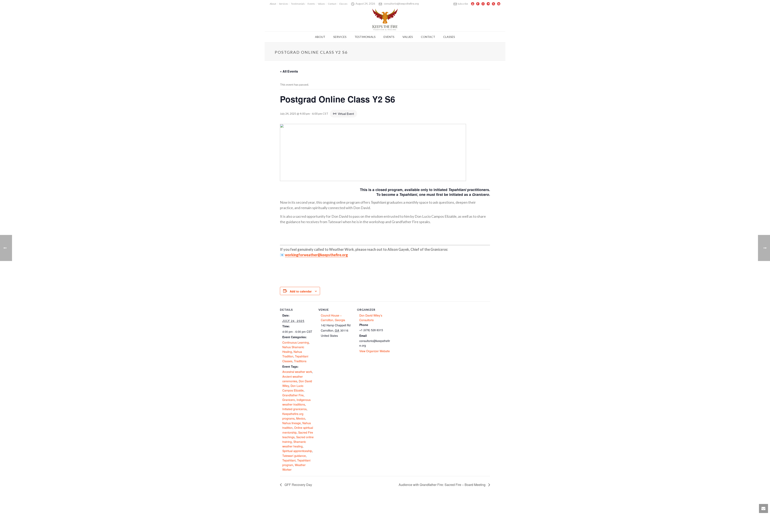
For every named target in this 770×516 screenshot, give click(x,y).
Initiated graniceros (294, 409)
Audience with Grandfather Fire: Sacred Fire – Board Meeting (442, 484)
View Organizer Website (374, 351)
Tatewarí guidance (294, 456)
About (320, 36)
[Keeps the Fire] (385, 19)
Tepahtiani (289, 460)
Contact (428, 36)
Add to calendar (301, 291)
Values (407, 36)
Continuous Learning (295, 342)
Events (389, 36)
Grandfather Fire (293, 395)
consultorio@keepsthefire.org (401, 3)
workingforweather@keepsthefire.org (316, 255)
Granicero (288, 400)
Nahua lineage (291, 423)
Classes (449, 36)
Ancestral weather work (297, 372)
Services (339, 36)
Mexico (300, 418)
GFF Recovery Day (298, 484)
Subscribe (463, 3)
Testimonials (365, 36)
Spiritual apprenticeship (297, 451)
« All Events (289, 71)
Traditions (300, 361)
